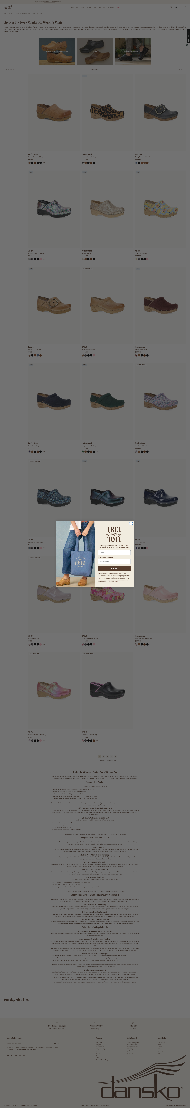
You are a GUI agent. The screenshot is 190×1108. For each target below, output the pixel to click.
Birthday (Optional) (105, 557)
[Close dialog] (131, 523)
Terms (116, 581)
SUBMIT (114, 568)
